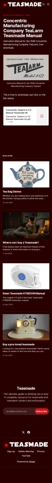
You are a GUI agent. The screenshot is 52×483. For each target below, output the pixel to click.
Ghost (32, 461)
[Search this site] (43, 4)
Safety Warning (26, 451)
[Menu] (48, 4)
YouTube (26, 455)
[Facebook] (28, 432)
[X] (23, 432)
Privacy (41, 451)
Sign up (11, 451)
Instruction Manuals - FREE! (16, 15)
